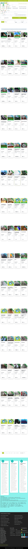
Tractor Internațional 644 (3, 497)
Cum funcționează (18, 532)
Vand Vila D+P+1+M (3, 397)
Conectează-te (15, 0)
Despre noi (11, 532)
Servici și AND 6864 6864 (11, 498)
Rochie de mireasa (17, 66)
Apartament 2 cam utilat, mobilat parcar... (23, 260)
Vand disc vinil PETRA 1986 (10, 370)
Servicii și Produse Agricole (18, 515)
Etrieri (15, 259)
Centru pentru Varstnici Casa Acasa (10, 205)
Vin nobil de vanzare (11, 497)
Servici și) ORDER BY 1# (11, 506)
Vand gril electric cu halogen (17, 370)
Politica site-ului (12, 533)
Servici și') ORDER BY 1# (18, 505)
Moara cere (12, 504)
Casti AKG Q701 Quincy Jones (23, 39)
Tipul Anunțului (2, 7)
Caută (20, 17)
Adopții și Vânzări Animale (4, 525)
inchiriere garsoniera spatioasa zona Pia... (10, 39)
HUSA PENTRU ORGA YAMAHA (10, 149)
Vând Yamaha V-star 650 (23, 398)
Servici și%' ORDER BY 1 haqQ (13, 503)
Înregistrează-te (21, 0)
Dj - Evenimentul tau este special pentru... (17, 233)
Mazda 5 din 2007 (17, 121)
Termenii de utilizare (19, 533)
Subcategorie (14, 6)
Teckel (9, 93)
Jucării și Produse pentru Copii (5, 522)
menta (9, 504)
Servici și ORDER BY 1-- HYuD (19, 506)
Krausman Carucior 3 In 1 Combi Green (3, 122)
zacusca (4, 504)
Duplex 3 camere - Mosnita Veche (10, 177)
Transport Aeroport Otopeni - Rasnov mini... (24, 94)
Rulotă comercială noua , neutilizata (3, 287)
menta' (6, 504)
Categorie (7, 6)
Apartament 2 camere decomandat (23, 205)
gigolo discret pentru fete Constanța (10, 315)
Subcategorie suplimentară (22, 6)
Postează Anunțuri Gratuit (23, 3)
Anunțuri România (12, 535)
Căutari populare (18, 535)
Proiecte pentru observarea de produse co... (3, 315)
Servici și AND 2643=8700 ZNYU (5, 499)
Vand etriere (23, 342)
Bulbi (17, 504)
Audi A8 (16, 287)
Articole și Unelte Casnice (4, 521)
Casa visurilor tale (3, 38)
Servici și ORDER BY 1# (3, 506)
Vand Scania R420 (17, 342)
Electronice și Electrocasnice (5, 518)
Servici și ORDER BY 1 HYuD (22, 503)
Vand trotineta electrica (10, 425)
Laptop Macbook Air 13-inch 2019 (3, 204)
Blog (16, 529)
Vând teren (9, 121)
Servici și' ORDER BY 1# (11, 505)
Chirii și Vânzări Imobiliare (4, 515)
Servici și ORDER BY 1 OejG (13, 502)
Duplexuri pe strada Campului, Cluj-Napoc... (17, 150)
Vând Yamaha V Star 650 (3, 425)
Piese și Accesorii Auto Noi (18, 522)
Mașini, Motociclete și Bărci (18, 518)
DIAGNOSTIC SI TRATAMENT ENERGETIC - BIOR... (4, 67)
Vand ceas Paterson (22, 149)
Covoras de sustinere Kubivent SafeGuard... (23, 426)
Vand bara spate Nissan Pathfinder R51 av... (10, 398)
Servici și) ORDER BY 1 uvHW (4, 502)
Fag (15, 504)
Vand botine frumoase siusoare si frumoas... (17, 426)
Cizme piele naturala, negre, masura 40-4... (23, 177)
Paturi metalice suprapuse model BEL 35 (17, 398)
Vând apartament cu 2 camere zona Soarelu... (3, 94)
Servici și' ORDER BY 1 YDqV (4, 503)
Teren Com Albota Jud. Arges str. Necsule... (17, 205)
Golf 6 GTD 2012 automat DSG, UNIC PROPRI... (10, 288)
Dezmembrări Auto (17, 524)
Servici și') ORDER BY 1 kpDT (22, 502)
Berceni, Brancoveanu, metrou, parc (10, 233)
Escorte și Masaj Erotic (18, 521)
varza (19, 504)
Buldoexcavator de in (17, 497)
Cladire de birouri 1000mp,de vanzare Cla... (23, 371)
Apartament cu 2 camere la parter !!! (10, 66)
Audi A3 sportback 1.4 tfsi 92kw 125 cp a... (3, 260)
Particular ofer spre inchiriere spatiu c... (10, 343)
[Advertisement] (14, 26)
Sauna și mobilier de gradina (10, 260)
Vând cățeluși (3, 342)
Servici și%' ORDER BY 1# (3, 505)
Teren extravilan (17, 38)
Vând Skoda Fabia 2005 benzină (17, 94)
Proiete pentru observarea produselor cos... (17, 315)
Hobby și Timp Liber (4, 524)
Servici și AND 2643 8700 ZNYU (20, 498)
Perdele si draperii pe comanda (17, 177)
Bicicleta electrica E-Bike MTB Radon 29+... (23, 288)
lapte (1, 504)
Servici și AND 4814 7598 (4, 498)
